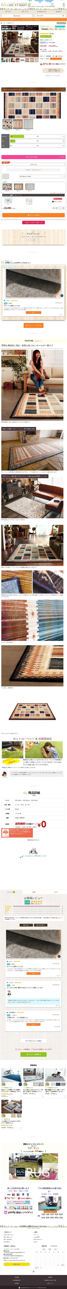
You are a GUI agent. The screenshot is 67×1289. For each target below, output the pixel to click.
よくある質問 (36, 1237)
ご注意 (33, 892)
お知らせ (35, 1241)
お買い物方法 (7, 1241)
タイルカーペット (41, 11)
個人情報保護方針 (17, 1280)
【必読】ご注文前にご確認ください (34, 222)
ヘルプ (56, 892)
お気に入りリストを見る (53, 75)
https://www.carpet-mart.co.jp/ (17, 1260)
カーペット (8, 11)
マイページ (36, 1234)
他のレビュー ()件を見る (35, 325)
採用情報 (17, 1283)
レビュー (10, 892)
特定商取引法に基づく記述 (50, 1280)
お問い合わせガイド (38, 1239)
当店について (50, 1283)
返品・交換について (8, 1237)
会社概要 (17, 1277)
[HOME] (1, 23)
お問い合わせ (16, 1264)
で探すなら (33, 1146)
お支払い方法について (8, 1234)
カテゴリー (59, 11)
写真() (27, 925)
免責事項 (50, 1277)
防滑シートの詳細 (57, 201)
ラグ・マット (25, 11)
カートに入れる (34, 215)
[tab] (11, 892)
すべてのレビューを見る (33, 1041)
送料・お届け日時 (8, 1239)
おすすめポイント (60, 26)
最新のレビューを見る (46, 36)
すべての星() (40, 928)
